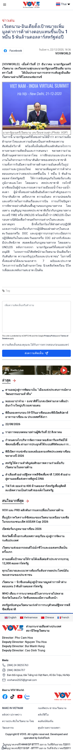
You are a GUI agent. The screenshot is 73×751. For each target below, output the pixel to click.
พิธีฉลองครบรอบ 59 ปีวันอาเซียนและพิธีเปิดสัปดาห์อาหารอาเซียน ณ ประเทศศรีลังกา (36, 415)
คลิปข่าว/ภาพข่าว (12, 714)
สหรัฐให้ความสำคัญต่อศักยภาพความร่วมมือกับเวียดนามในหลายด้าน (34, 465)
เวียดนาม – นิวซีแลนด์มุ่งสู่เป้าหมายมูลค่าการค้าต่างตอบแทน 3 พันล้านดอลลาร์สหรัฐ (34, 584)
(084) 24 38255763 (17, 665)
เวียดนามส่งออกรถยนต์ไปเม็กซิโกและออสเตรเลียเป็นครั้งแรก (34, 550)
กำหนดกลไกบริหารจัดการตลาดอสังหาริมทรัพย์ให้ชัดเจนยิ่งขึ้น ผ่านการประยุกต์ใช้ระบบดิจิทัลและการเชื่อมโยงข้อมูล (37, 442)
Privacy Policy (50, 336)
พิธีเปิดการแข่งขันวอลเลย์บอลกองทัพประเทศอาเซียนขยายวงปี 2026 (37, 453)
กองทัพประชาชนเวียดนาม (52, 708)
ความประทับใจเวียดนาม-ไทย (18, 721)
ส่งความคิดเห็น (34, 353)
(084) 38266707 (16, 670)
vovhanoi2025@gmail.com (22, 680)
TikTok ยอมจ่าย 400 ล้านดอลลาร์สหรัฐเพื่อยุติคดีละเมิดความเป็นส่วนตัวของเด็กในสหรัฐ (35, 488)
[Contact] (3, 747)
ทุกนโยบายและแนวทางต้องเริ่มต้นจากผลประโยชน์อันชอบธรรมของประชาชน (35, 572)
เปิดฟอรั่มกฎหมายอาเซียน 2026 (21, 529)
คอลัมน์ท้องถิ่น (45, 721)
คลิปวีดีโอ (43, 714)
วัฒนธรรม (8, 727)
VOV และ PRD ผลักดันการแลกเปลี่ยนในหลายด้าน (32, 510)
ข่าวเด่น (8, 20)
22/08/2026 (12, 424)
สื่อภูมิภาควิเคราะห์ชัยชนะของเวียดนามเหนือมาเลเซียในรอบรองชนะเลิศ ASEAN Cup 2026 (35, 519)
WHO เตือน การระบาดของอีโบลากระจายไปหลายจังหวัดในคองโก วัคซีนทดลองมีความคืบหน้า (32, 595)
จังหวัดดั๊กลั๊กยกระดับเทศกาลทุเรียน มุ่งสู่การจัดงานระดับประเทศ (33, 538)
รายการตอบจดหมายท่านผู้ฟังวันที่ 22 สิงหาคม (33, 432)
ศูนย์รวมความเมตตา (49, 727)
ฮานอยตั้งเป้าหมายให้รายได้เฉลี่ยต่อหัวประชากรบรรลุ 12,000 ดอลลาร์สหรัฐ (35, 561)
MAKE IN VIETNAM (12, 708)
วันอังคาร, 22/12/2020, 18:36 (55, 49)
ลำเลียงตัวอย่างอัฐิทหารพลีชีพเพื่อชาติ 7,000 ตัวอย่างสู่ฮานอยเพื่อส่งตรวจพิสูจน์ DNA (37, 476)
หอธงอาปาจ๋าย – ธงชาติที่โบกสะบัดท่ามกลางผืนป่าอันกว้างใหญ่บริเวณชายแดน (36, 403)
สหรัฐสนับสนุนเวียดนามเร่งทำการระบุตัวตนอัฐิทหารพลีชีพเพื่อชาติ (36, 607)
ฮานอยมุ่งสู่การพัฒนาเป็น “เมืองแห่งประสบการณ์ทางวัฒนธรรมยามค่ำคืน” (38, 392)
